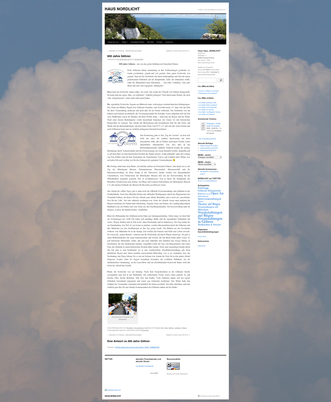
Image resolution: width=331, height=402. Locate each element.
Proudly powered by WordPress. (210, 396)
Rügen (184, 328)
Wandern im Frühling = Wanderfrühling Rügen (124, 51)
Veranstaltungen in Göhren (210, 220)
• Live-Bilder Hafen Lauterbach (207, 105)
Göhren (171, 328)
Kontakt (159, 42)
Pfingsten (205, 196)
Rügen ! (125, 42)
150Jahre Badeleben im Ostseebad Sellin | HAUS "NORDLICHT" (137, 347)
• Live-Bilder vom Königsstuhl (207, 107)
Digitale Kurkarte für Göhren (209, 146)
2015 (158, 328)
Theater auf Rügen (209, 204)
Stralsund (200, 201)
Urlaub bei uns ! (113, 42)
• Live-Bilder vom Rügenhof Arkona (209, 112)
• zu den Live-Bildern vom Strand (208, 91)
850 (162, 328)
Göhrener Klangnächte (209, 190)
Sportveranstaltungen (209, 198)
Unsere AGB (202, 236)
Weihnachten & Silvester (209, 224)
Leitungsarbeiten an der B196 (209, 148)
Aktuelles (150, 42)
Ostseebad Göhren (137, 42)
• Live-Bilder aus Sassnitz (206, 110)
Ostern (200, 196)
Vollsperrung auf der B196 (208, 150)
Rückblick (130, 328)
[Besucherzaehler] (173, 369)
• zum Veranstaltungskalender (207, 139)
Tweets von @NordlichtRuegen (207, 181)
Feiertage (203, 188)
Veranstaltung (139, 328)
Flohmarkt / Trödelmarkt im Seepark (213, 124)
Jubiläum (178, 328)
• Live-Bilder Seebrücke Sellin (207, 103)
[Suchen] (221, 80)
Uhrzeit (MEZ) (154, 373)
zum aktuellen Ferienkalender (145, 366)
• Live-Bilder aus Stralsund (206, 114)
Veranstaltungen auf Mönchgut (208, 208)
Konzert (201, 193)
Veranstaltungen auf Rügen (210, 214)
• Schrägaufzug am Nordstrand (207, 93)
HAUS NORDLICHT (122, 8)
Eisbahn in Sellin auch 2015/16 (178, 51)
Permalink (144, 330)
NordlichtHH (139, 59)
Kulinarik (207, 194)
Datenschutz (201, 246)
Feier (166, 328)
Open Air (217, 193)
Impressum (169, 42)
